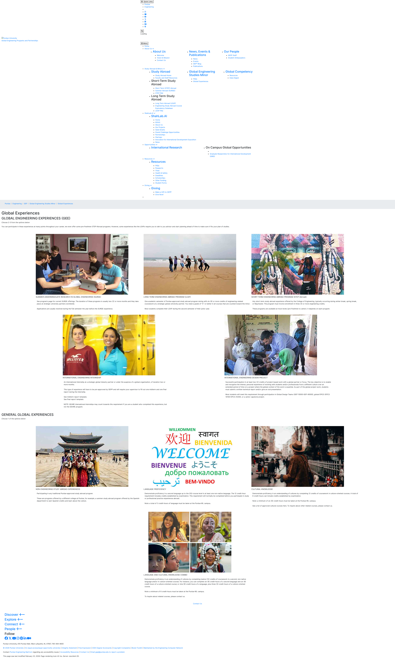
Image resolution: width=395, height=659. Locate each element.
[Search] (142, 31)
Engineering (149, 7)
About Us (148, 49)
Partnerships (160, 135)
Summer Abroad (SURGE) (165, 91)
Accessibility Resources (69, 652)
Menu (145, 43)
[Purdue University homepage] (9, 38)
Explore (11, 619)
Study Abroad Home (163, 75)
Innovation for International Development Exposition (175, 140)
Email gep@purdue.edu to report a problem (108, 652)
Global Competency (239, 71)
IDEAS (157, 122)
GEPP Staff (232, 55)
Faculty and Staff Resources (166, 78)
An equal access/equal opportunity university (42, 648)
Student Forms (161, 183)
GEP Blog (197, 64)
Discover (12, 615)
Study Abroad (160, 71)
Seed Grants (160, 130)
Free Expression (84, 648)
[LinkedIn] (145, 22)
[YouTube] (145, 14)
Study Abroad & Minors (154, 69)
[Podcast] (145, 27)
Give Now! (159, 194)
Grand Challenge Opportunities (167, 132)
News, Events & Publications (199, 53)
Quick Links (148, 2)
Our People (231, 51)
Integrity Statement (69, 648)
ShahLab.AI (149, 113)
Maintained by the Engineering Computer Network (163, 648)
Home (147, 46)
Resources (234, 75)
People (10, 629)
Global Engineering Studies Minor (202, 73)
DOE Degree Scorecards (102, 648)
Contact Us (161, 60)
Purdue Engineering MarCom (21, 652)
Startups (158, 137)
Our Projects (160, 127)
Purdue (147, 4)
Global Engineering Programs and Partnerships (20, 41)
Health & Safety (161, 173)
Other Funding (160, 180)
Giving (147, 185)
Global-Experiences (65, 204)
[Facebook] (145, 17)
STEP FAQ (159, 93)
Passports (159, 168)
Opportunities (150, 145)
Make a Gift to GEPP (163, 192)
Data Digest (234, 78)
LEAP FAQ (159, 111)
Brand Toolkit (137, 648)
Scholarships (160, 178)
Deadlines (159, 175)
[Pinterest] (21, 639)
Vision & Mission (163, 58)
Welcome (160, 55)
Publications (198, 66)
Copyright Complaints (121, 648)
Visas (157, 170)
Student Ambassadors (236, 58)
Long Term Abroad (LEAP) (165, 103)
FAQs (195, 79)
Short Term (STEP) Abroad (165, 88)
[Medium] (146, 24)
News (195, 59)
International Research (166, 147)
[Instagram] (145, 12)
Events (195, 61)
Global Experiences (200, 81)
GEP (25, 204)
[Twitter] (145, 19)
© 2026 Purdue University (13, 648)
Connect (12, 624)
